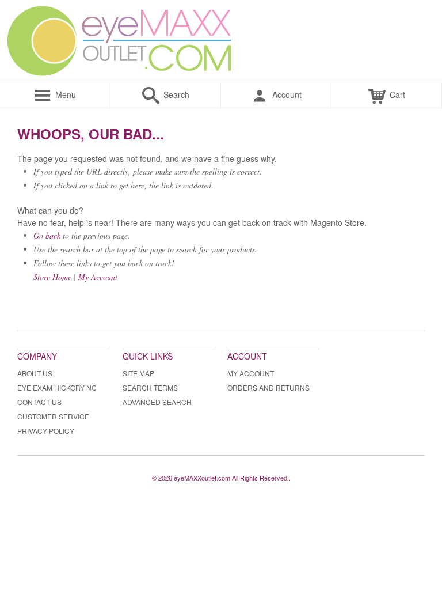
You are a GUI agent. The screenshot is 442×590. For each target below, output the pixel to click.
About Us (34, 373)
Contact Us (39, 402)
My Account (97, 276)
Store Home (52, 276)
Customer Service (53, 416)
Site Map (138, 373)
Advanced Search (157, 402)
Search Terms (150, 387)
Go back (46, 235)
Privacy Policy (45, 431)
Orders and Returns (268, 387)
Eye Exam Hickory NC (57, 387)
